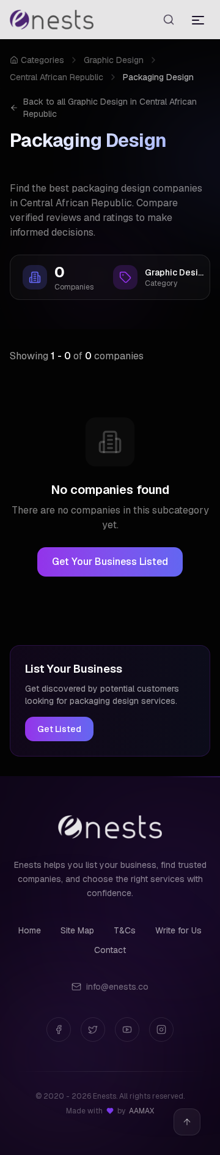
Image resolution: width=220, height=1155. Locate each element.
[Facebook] (58, 1029)
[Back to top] (187, 1121)
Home (29, 930)
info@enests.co (117, 986)
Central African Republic (56, 77)
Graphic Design (114, 59)
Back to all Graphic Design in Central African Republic (110, 107)
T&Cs (125, 930)
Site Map (77, 930)
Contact (110, 949)
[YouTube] (127, 1029)
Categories (42, 59)
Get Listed (59, 728)
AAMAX (141, 1111)
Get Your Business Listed (110, 561)
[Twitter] (93, 1029)
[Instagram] (161, 1029)
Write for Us (178, 930)
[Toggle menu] (198, 19)
